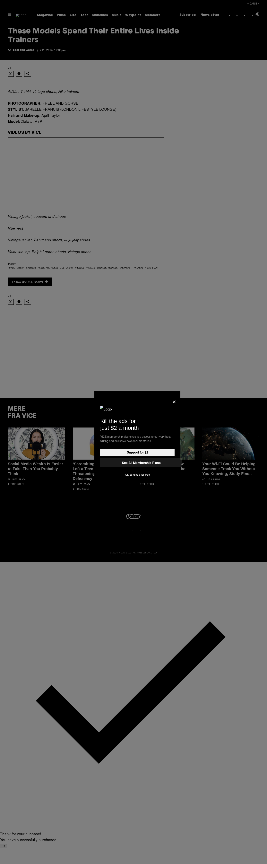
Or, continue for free (137, 474)
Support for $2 (137, 452)
